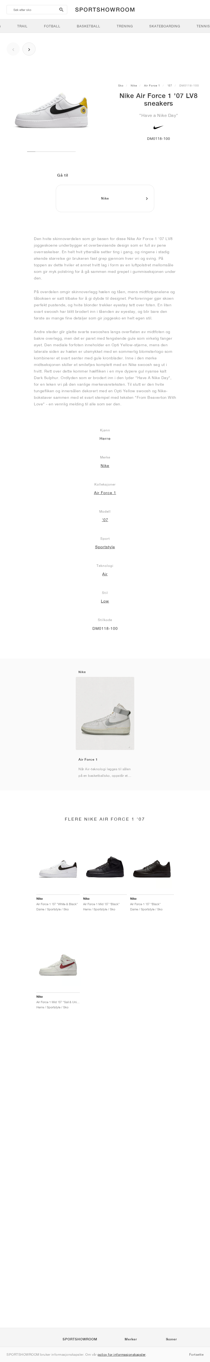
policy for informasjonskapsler (122, 1354)
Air (105, 574)
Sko (121, 85)
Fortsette (196, 1354)
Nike (134, 85)
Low (105, 601)
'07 (169, 85)
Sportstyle (105, 547)
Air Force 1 (152, 85)
